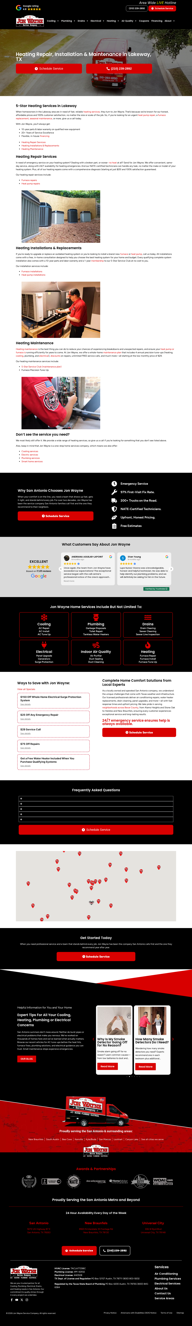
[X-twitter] (21, 1299)
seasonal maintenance (41, 118)
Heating (111, 20)
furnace (124, 254)
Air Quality (127, 20)
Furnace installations (32, 271)
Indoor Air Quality (96, 651)
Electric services (30, 454)
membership (97, 260)
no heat (113, 162)
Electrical (96, 20)
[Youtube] (16, 1299)
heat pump (136, 254)
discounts (55, 355)
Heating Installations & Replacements (40, 145)
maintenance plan (112, 352)
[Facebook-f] (11, 1299)
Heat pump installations (33, 274)
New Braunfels (96, 1223)
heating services (91, 111)
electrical (44, 355)
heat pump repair (146, 115)
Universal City (153, 1223)
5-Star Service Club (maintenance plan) (42, 366)
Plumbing (66, 20)
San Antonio (38, 1223)
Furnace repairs (29, 180)
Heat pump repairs (31, 183)
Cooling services (30, 451)
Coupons (144, 20)
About (168, 20)
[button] (28, 8)
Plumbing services (31, 458)
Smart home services (32, 461)
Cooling (51, 20)
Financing (156, 20)
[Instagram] (26, 1299)
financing (44, 136)
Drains (81, 20)
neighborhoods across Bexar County (120, 707)
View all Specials (26, 689)
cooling (19, 355)
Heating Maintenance (32, 149)
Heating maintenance (27, 349)
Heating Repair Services (34, 142)
